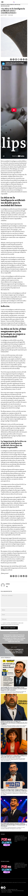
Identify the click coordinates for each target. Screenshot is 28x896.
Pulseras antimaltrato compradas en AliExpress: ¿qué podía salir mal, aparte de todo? (14, 756)
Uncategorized (5, 6)
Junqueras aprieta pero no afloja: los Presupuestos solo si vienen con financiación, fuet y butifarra (14, 723)
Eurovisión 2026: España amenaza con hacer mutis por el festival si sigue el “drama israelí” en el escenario (14, 825)
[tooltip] (11, 59)
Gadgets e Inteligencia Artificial (10, 4)
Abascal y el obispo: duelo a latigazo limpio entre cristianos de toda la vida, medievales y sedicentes (14, 790)
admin (8, 584)
